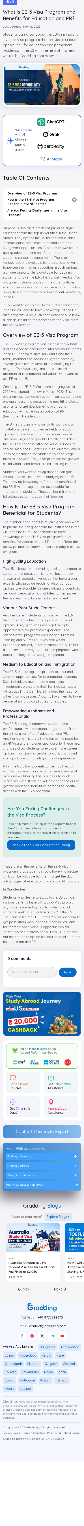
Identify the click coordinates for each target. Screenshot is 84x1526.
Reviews (58, 1438)
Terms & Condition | (34, 1433)
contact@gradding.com (47, 1326)
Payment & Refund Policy (63, 1433)
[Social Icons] (22, 1336)
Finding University (19, 1156)
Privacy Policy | (12, 1433)
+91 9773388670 (50, 1317)
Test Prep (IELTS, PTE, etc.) (25, 1184)
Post (67, 972)
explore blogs (57, 1217)
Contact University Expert (42, 1131)
